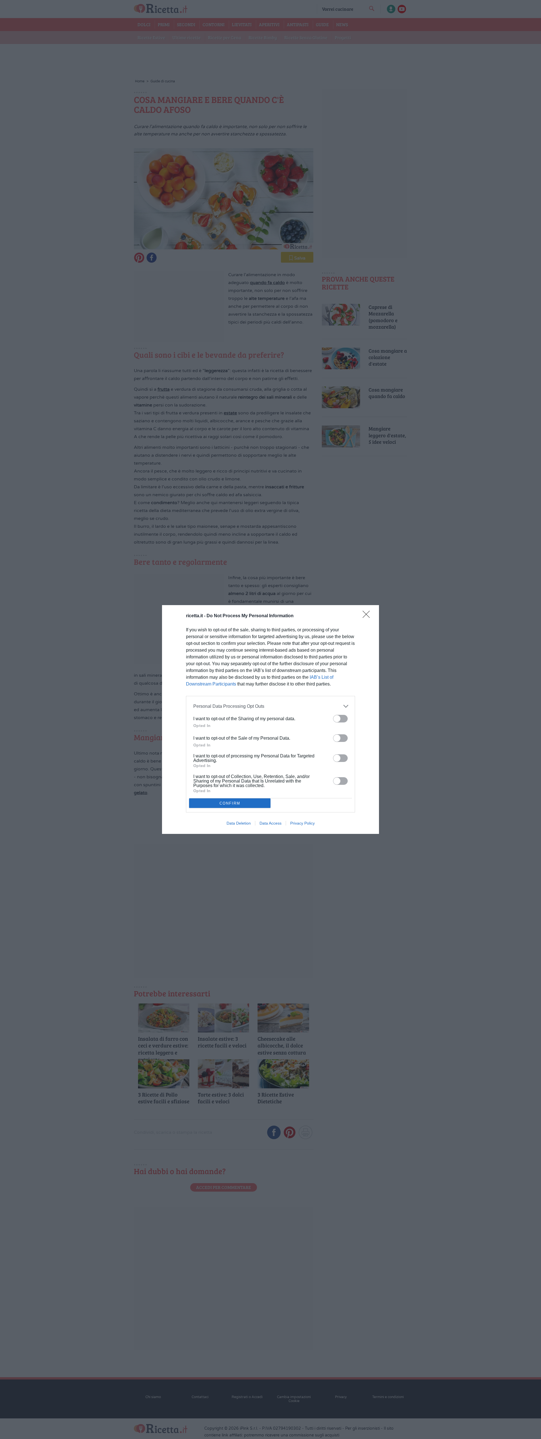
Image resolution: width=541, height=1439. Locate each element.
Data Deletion (239, 823)
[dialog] (270, 719)
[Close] (368, 616)
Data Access (270, 823)
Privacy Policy (302, 823)
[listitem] (270, 706)
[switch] (340, 718)
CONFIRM (229, 803)
